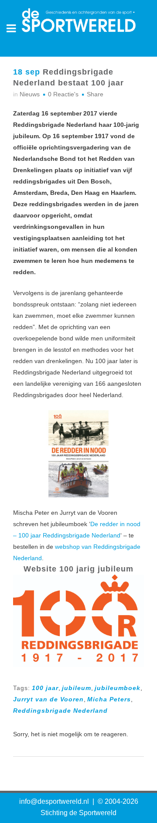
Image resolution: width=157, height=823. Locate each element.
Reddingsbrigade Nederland (60, 710)
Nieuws (30, 94)
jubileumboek (117, 687)
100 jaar (45, 687)
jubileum (76, 687)
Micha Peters (109, 699)
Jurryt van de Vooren (48, 699)
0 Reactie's (63, 94)
